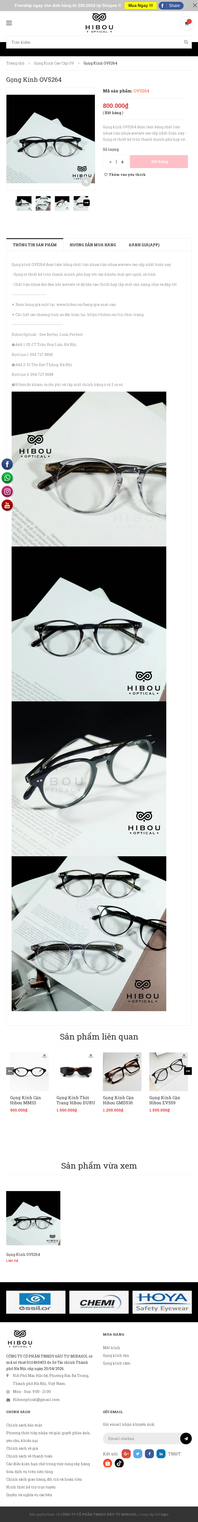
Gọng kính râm (117, 1363)
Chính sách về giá (22, 1448)
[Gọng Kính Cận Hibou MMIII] (29, 1071)
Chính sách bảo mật (24, 1425)
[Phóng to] (86, 181)
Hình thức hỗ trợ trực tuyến (31, 1487)
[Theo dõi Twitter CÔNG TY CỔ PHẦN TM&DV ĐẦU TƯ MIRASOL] (137, 1453)
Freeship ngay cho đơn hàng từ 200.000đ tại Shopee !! (68, 5)
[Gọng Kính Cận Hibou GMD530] (122, 1071)
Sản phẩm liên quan (99, 1036)
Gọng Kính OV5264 (23, 1254)
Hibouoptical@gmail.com (36, 1399)
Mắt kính (111, 1347)
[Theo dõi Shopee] (107, 1462)
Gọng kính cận (116, 1355)
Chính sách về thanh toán (29, 1456)
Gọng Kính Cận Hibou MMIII (25, 1100)
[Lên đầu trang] (187, 1505)
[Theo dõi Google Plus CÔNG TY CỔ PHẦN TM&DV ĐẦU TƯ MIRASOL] (126, 1453)
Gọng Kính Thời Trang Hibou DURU (75, 1100)
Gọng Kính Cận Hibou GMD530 (118, 1100)
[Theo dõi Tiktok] (118, 1462)
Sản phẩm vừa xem (99, 1165)
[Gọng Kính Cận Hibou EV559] (168, 1071)
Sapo (165, 1514)
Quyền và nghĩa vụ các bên (29, 1494)
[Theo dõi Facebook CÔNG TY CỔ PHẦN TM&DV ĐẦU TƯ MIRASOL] (149, 1453)
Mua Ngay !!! (140, 5)
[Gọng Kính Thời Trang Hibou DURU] (75, 1071)
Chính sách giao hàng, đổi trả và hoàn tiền (44, 1479)
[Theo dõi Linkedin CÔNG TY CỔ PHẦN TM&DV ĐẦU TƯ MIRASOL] (161, 1453)
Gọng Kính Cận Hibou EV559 (164, 1100)
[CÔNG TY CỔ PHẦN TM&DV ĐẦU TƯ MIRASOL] (19, 1339)
